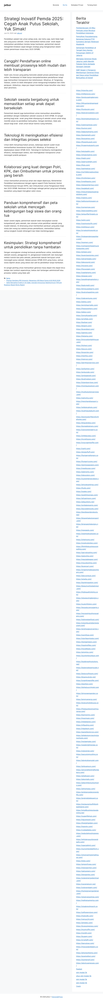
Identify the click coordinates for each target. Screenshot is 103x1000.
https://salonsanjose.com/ (86, 125)
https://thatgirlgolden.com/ (87, 823)
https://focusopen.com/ (85, 269)
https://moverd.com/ (84, 266)
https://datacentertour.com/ (87, 185)
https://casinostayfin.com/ (86, 224)
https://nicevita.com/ (84, 90)
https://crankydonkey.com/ (87, 543)
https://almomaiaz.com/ (85, 789)
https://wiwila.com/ (84, 579)
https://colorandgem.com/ (86, 888)
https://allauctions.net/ (85, 502)
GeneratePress (57, 997)
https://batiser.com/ (84, 322)
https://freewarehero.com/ (86, 309)
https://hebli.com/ (83, 158)
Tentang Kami (92, 5)
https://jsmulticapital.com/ (86, 315)
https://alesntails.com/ (85, 779)
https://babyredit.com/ (85, 285)
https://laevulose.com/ (85, 943)
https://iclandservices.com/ (87, 382)
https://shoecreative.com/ (86, 155)
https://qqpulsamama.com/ (87, 132)
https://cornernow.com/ (85, 207)
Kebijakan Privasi (77, 5)
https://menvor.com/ (84, 359)
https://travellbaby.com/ (85, 649)
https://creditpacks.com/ (86, 181)
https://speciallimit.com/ (85, 845)
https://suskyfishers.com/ (86, 604)
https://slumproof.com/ (85, 960)
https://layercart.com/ (85, 566)
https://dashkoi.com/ (84, 684)
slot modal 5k (81, 973)
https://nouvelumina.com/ (86, 563)
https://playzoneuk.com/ (86, 576)
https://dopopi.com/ (84, 276)
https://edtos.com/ (83, 302)
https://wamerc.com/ (84, 242)
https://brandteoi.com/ (85, 329)
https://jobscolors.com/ (85, 475)
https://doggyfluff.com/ (85, 452)
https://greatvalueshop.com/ (87, 897)
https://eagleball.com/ (85, 188)
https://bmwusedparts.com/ (87, 289)
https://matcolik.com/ (84, 916)
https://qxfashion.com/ (85, 369)
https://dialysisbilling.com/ (86, 211)
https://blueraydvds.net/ (86, 677)
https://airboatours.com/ (86, 766)
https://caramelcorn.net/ (86, 884)
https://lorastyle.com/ (84, 352)
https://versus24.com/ (85, 919)
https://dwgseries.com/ (85, 875)
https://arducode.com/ (85, 372)
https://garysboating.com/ (86, 553)
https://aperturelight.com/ (86, 162)
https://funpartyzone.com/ (86, 461)
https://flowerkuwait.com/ (86, 142)
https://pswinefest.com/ (85, 956)
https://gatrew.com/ (84, 333)
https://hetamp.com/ (84, 336)
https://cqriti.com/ (83, 449)
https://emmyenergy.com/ (86, 699)
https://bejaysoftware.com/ (87, 674)
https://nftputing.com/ (85, 725)
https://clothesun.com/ (85, 227)
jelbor (7, 5)
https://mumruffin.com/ (85, 930)
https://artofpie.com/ (84, 319)
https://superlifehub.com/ (86, 816)
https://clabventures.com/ (86, 298)
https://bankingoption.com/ (87, 583)
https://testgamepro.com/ (86, 642)
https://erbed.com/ (83, 252)
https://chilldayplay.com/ (86, 436)
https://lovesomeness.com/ (87, 926)
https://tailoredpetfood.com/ (87, 620)
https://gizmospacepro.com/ (87, 465)
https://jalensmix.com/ (85, 472)
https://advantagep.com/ (86, 259)
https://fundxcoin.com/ (85, 109)
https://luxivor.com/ (84, 128)
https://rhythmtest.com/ (85, 178)
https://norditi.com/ (84, 933)
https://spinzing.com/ (84, 398)
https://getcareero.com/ (85, 871)
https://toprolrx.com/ (84, 826)
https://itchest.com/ (84, 345)
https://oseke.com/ (83, 492)
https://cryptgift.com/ (84, 940)
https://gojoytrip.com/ (84, 556)
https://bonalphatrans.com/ (87, 426)
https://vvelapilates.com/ (86, 830)
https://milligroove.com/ (85, 94)
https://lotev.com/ (83, 861)
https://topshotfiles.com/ (86, 645)
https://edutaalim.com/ (85, 151)
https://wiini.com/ (83, 220)
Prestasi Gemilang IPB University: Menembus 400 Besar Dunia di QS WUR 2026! (33, 280)
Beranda (56, 5)
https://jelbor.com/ (83, 312)
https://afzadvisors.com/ (86, 498)
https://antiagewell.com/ (86, 376)
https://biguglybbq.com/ (86, 423)
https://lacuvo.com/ (84, 349)
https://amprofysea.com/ (86, 864)
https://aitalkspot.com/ (85, 776)
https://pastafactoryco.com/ (87, 732)
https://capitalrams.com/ (86, 273)
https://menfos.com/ (84, 356)
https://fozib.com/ (83, 488)
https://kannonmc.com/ (85, 715)
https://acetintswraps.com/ (87, 495)
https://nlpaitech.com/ (85, 729)
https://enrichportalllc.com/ (87, 305)
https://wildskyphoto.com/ (86, 407)
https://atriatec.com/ (84, 923)
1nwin (78, 986)
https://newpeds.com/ (85, 530)
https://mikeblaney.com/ (86, 722)
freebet (79, 969)
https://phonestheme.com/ (87, 953)
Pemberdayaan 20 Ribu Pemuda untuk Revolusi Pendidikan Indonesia (85, 30)
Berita (65, 5)
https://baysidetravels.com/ (87, 509)
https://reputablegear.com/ (87, 559)
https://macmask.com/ (85, 718)
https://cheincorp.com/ (85, 540)
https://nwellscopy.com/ (85, 468)
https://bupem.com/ (84, 936)
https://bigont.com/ (84, 326)
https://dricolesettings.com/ (87, 485)
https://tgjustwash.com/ (85, 820)
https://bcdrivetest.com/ (86, 379)
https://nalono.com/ (84, 198)
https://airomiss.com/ (84, 652)
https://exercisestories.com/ (87, 255)
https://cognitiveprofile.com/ (87, 680)
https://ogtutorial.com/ (85, 751)
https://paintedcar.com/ (85, 169)
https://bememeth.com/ (85, 135)
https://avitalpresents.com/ (87, 505)
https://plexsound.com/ (85, 262)
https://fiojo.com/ (83, 165)
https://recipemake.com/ (86, 742)
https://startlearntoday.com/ (87, 638)
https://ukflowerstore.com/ (87, 912)
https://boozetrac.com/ (85, 139)
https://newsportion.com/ (86, 868)
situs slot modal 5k (83, 976)
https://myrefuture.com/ (85, 439)
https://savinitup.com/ (85, 635)
